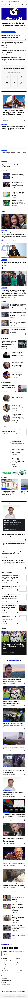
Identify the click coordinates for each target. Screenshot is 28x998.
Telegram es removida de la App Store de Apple (9, 587)
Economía (6, 721)
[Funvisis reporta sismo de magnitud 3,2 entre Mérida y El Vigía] (6, 194)
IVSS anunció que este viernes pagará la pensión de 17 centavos (18, 927)
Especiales (11, 19)
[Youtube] (7, 84)
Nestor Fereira (5, 433)
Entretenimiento (8, 790)
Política (4, 230)
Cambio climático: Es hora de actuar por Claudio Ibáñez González (18, 451)
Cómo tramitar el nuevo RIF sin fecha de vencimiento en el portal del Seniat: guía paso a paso (13, 113)
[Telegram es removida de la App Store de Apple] (23, 589)
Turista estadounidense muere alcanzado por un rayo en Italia (8, 387)
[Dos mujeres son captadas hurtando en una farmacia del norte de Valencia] (5, 323)
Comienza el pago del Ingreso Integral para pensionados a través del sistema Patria (14, 816)
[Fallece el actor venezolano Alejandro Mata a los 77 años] (14, 512)
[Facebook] (7, 78)
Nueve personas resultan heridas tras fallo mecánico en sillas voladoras (18, 935)
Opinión (5, 426)
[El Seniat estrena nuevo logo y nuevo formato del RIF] (6, 176)
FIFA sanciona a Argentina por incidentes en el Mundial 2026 (14, 646)
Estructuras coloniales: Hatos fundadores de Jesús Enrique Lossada (9, 492)
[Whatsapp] (2, 948)
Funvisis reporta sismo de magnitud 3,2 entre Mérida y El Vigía (18, 194)
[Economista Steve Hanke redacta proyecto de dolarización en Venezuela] (6, 375)
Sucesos (6, 744)
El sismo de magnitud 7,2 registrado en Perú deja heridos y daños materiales (18, 397)
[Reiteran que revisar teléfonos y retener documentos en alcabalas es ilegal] (6, 184)
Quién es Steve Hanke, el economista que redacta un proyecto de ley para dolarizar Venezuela (13, 839)
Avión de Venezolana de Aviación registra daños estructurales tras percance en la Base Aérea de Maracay (13, 128)
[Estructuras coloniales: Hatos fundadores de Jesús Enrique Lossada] (9, 484)
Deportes (5, 641)
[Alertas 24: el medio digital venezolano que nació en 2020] (14, 14)
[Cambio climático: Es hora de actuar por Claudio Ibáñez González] (7, 452)
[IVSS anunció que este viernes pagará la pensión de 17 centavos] (7, 928)
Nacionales (6, 107)
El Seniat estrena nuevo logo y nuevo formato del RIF (18, 176)
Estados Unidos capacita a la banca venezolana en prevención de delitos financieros (12, 43)
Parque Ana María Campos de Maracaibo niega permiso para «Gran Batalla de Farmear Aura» (13, 164)
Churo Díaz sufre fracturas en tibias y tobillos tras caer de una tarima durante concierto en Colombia (13, 562)
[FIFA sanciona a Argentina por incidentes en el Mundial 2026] (14, 636)
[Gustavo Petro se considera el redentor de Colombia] (23, 432)
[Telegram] (14, 84)
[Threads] (20, 84)
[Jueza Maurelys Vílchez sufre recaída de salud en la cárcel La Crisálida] (5, 331)
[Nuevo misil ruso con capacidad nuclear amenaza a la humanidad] (7, 442)
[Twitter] (14, 78)
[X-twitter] (12, 948)
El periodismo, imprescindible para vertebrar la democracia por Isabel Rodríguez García (18, 461)
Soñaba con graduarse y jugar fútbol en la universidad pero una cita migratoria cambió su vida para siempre (18, 417)
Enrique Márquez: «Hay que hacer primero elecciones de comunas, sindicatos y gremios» (13, 264)
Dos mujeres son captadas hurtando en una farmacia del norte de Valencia (18, 322)
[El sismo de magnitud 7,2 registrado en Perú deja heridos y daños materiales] (6, 398)
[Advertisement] (14, 137)
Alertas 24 (5, 20)
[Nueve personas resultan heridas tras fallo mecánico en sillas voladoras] (7, 936)
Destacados (5, 19)
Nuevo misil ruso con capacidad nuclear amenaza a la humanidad (18, 441)
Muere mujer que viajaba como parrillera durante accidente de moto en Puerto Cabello (13, 59)
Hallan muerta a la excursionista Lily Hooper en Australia (18, 407)
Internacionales (7, 382)
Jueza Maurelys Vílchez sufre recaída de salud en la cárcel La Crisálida (17, 331)
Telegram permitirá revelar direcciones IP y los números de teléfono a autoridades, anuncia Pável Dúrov (9, 578)
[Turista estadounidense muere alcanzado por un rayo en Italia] (22, 388)
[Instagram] (20, 78)
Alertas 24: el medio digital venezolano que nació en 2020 (13, 24)
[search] (21, 1)
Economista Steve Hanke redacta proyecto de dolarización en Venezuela (18, 374)
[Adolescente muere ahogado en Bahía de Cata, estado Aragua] (5, 306)
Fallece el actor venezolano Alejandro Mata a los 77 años (12, 523)
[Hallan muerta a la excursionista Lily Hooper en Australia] (6, 408)
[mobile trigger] (2, 1)
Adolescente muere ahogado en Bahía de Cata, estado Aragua (18, 305)
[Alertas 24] (14, 2)
